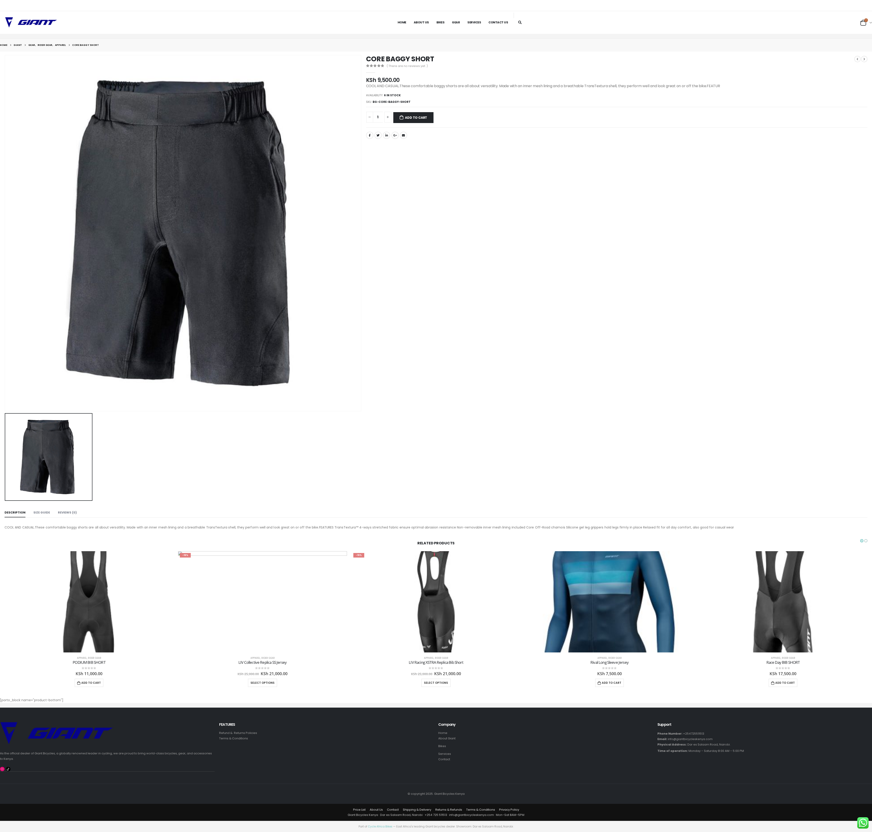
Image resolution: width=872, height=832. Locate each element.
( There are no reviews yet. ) (407, 66)
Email (403, 135)
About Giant (447, 738)
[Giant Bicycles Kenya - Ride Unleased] (31, 22)
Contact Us (498, 22)
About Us (421, 22)
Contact (444, 759)
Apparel (82, 658)
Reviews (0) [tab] (67, 512)
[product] (89, 601)
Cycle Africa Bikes (380, 826)
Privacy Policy (509, 809)
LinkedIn (386, 135)
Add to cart (416, 117)
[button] (862, 540)
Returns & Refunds (448, 809)
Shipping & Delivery (417, 809)
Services (474, 22)
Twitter (378, 135)
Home (402, 22)
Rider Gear (94, 658)
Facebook (369, 135)
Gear (456, 22)
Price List (359, 809)
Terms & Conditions (233, 738)
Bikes (440, 22)
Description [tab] (15, 512)
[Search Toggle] (520, 22)
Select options (262, 683)
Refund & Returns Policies (238, 733)
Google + (395, 135)
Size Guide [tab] (41, 512)
